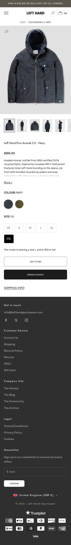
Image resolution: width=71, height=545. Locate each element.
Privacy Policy (13, 432)
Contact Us (11, 338)
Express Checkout (35, 275)
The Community (14, 401)
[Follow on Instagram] (26, 320)
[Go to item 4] (47, 125)
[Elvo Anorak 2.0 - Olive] (19, 204)
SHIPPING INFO (14, 288)
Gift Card (9, 370)
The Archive (11, 408)
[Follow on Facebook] (6, 320)
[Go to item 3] (34, 125)
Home (23, 22)
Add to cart (35, 262)
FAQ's (7, 363)
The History (11, 388)
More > (8, 183)
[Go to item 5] (59, 125)
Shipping (9, 344)
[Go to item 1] (9, 125)
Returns (9, 357)
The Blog (9, 395)
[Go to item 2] (22, 125)
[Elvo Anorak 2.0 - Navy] (8, 204)
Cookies (9, 439)
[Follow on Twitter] (16, 320)
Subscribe (14, 483)
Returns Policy (13, 351)
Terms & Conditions (16, 426)
